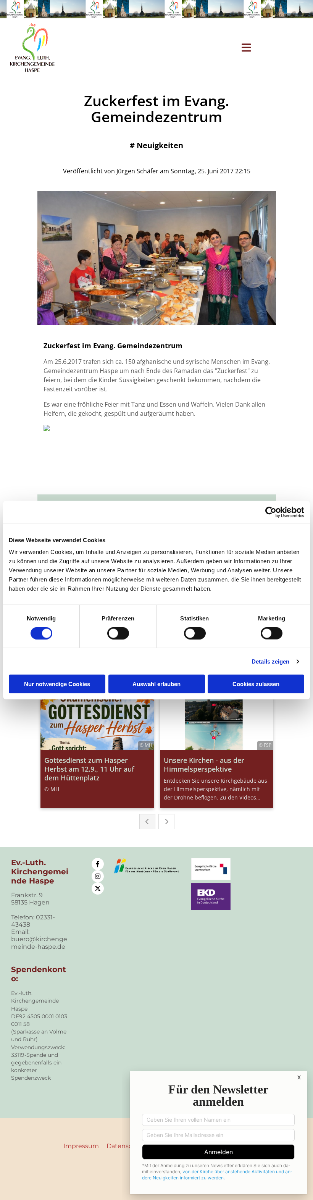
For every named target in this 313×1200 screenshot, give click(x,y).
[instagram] (98, 876)
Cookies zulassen (255, 684)
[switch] (118, 633)
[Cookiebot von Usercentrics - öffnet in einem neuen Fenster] (270, 512)
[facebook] (98, 864)
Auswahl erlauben (156, 684)
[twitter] (98, 888)
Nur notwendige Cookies (57, 684)
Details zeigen (270, 661)
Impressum (81, 1146)
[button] (169, 47)
